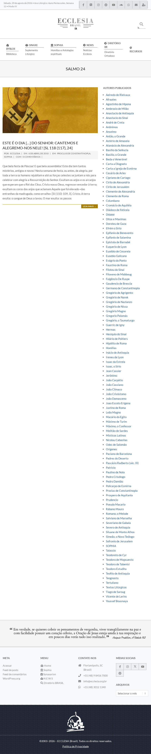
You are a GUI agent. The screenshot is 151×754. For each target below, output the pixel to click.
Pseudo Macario (115, 504)
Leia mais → (89, 206)
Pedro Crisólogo (115, 476)
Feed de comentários (15, 674)
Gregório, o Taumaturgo (120, 320)
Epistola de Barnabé (118, 242)
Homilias (111, 348)
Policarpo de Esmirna (118, 486)
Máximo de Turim (116, 421)
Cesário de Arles (116, 173)
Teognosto (112, 578)
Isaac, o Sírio (113, 366)
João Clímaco (114, 389)
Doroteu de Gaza (116, 223)
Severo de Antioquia (118, 527)
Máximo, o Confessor (118, 426)
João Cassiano (114, 384)
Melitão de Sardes (117, 430)
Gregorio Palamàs (117, 315)
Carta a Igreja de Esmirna (121, 168)
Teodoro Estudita (116, 568)
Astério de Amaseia (117, 140)
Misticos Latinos (116, 435)
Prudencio (112, 499)
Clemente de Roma (117, 196)
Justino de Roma (116, 407)
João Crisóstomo (116, 394)
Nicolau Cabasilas (116, 440)
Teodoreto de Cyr (116, 555)
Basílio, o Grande (116, 154)
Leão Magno (113, 412)
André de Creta (115, 122)
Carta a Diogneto (116, 163)
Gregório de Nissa (117, 306)
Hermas (110, 329)
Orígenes (111, 449)
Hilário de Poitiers (117, 338)
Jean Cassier (113, 371)
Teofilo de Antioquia (118, 573)
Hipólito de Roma (116, 343)
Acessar (7, 665)
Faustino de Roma (116, 265)
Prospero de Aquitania (119, 495)
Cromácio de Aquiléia (118, 205)
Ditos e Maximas (116, 219)
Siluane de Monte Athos (120, 532)
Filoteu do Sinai (115, 269)
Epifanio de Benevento (119, 233)
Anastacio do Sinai (117, 117)
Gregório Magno (116, 311)
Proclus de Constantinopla (73, 153)
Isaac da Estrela (115, 361)
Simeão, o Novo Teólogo (120, 536)
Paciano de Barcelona (119, 453)
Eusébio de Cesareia (118, 251)
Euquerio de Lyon (116, 246)
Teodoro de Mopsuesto (119, 559)
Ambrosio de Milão (117, 108)
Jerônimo (111, 375)
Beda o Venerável (116, 159)
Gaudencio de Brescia (119, 283)
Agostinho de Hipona (118, 104)
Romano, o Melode (117, 513)
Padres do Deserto (117, 458)
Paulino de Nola (115, 472)
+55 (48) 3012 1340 (94, 687)
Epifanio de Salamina (118, 237)
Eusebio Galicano (116, 256)
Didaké (110, 214)
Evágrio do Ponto (116, 260)
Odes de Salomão (116, 444)
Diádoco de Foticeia (117, 210)
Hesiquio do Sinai (116, 334)
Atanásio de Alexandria (120, 145)
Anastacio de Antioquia (120, 113)
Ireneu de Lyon (115, 357)
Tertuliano (112, 582)
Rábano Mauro (115, 509)
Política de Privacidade (75, 746)
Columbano (113, 200)
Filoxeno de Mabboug (119, 274)
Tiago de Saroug (115, 591)
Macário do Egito (116, 417)
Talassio (111, 550)
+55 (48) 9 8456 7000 (95, 675)
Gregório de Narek (117, 297)
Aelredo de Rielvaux (118, 94)
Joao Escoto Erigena (118, 403)
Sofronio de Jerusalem (119, 541)
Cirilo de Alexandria (118, 182)
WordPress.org (11, 678)
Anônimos (112, 127)
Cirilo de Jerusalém (117, 186)
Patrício (110, 467)
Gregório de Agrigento (119, 292)
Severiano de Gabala (118, 522)
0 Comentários (31, 156)
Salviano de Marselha (119, 518)
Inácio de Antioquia (117, 352)
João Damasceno (116, 398)
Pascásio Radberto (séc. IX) (122, 463)
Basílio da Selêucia (117, 150)
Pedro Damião (114, 481)
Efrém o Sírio (113, 228)
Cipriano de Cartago (118, 177)
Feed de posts (10, 670)
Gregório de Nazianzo (119, 302)
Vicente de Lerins (116, 596)
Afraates (111, 99)
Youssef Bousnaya (117, 601)
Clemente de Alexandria (120, 191)
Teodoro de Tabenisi (118, 564)
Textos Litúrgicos (116, 587)
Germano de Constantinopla (123, 288)
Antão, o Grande (115, 136)
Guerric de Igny (115, 325)
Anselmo (111, 131)
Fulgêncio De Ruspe (118, 279)
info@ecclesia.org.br (95, 681)
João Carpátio (114, 380)
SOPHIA (8, 156)
